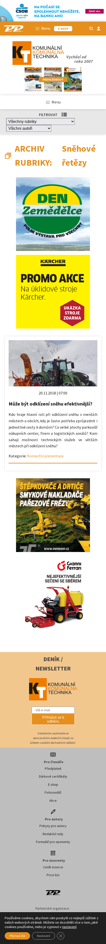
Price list (53, 875)
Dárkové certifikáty (53, 776)
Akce (53, 800)
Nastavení (43, 936)
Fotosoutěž (53, 792)
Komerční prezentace (45, 455)
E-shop (53, 784)
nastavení (69, 927)
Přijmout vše (17, 936)
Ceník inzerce (53, 867)
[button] (53, 719)
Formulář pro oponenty (53, 842)
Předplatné (53, 768)
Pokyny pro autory (53, 826)
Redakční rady (53, 834)
